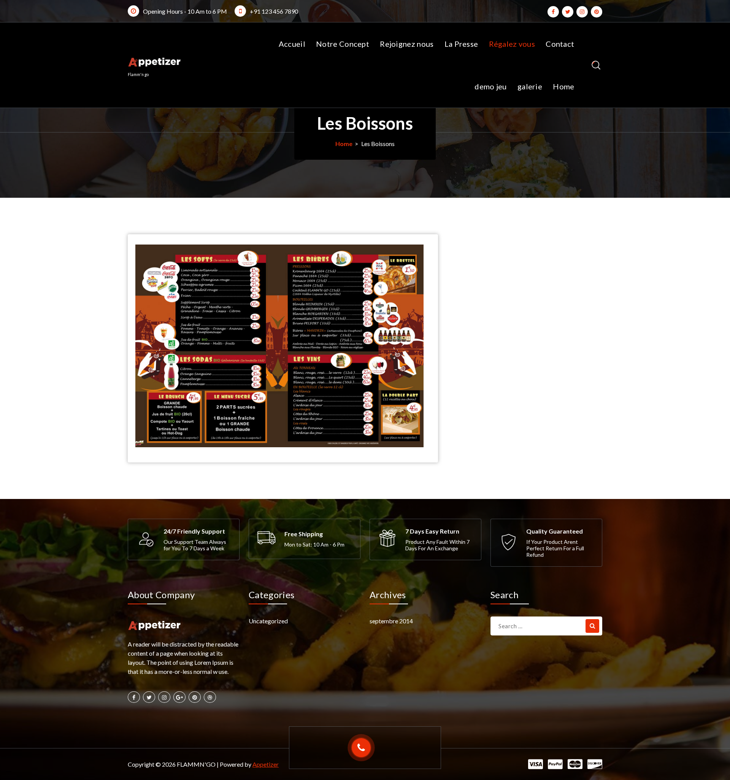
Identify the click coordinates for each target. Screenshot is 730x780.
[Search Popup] (596, 65)
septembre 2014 (391, 620)
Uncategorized (268, 620)
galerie (529, 86)
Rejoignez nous (406, 43)
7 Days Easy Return (432, 531)
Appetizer (265, 764)
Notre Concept (342, 43)
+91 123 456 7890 (274, 11)
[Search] (592, 626)
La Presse (461, 43)
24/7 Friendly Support (194, 531)
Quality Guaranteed (554, 531)
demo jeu (490, 86)
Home (563, 86)
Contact (560, 43)
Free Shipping (303, 533)
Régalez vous (512, 43)
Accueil (292, 43)
